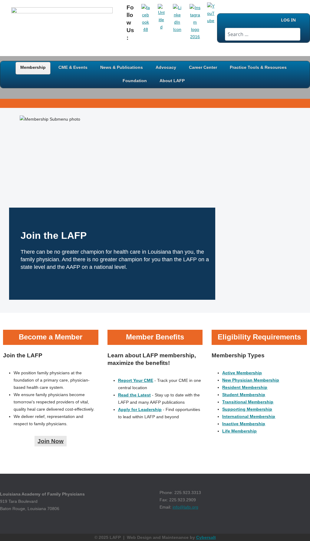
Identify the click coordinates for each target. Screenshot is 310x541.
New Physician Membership (250, 380)
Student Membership (243, 394)
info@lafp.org (185, 507)
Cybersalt (206, 537)
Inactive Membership (243, 423)
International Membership (248, 416)
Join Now (51, 441)
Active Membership (242, 372)
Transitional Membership (247, 401)
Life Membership (239, 431)
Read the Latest (134, 394)
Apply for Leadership (140, 409)
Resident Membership (244, 387)
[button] (296, 527)
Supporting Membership (247, 409)
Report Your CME (135, 380)
